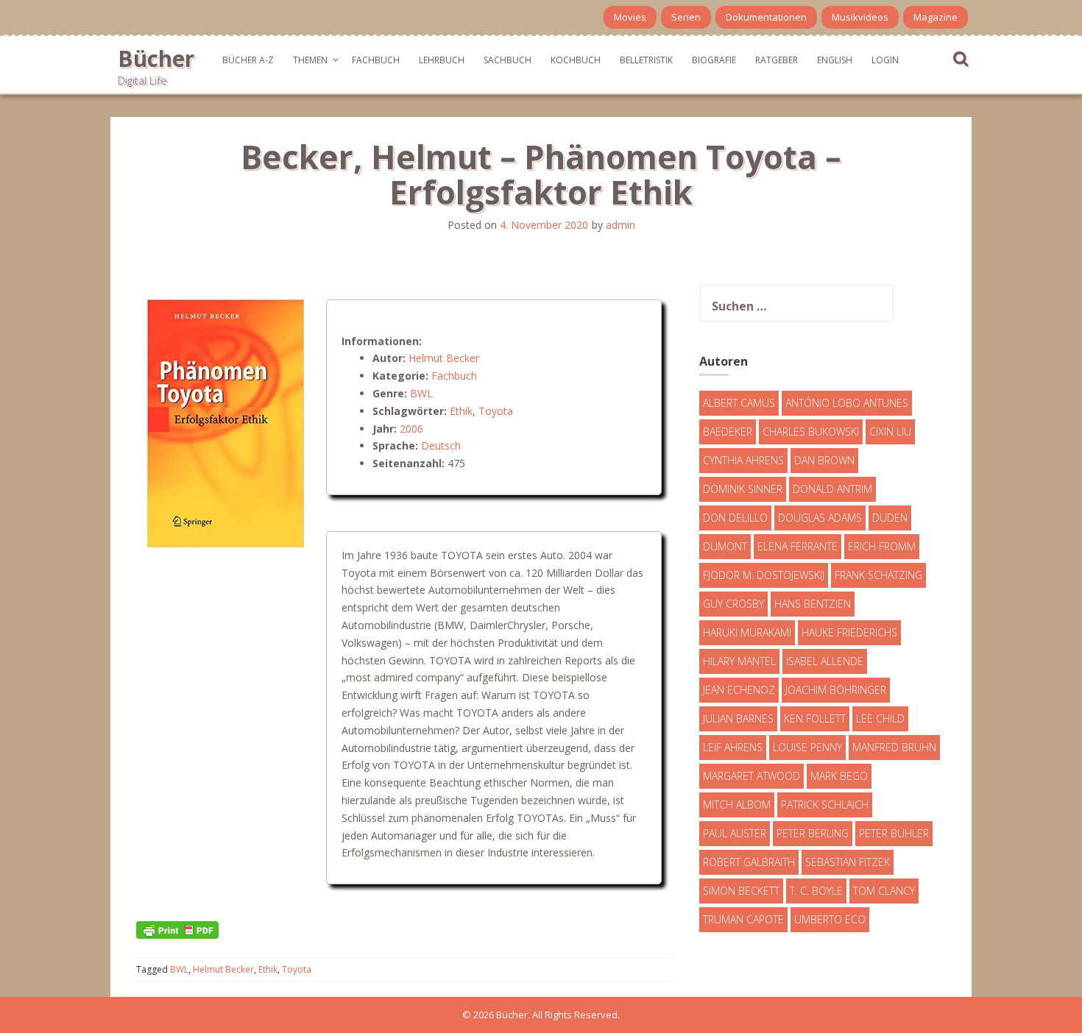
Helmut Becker (444, 358)
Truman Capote (743, 919)
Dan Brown (824, 460)
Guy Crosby (733, 604)
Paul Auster (734, 833)
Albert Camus (739, 403)
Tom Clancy (884, 891)
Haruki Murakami (747, 632)
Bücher (156, 58)
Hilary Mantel (739, 661)
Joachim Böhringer (835, 690)
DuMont (725, 546)
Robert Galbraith (749, 862)
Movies (630, 17)
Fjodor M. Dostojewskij (763, 575)
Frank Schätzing (878, 575)
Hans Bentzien (812, 604)
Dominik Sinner (742, 489)
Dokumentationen (766, 17)
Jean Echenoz (739, 690)
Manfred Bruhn (894, 747)
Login (885, 60)
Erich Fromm (882, 546)
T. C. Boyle (816, 891)
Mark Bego (839, 776)
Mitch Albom (737, 805)
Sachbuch (507, 60)
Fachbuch (376, 60)
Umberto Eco (830, 919)
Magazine (935, 17)
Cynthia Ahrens (743, 460)
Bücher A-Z (248, 60)
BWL (421, 393)
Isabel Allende (824, 661)
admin (620, 225)
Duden (890, 518)
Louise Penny (807, 747)
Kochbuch (576, 60)
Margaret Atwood (751, 776)
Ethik (461, 411)
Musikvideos (860, 17)
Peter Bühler (894, 833)
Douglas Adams (820, 518)
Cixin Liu (890, 432)
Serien (686, 17)
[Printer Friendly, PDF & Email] (177, 929)
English (834, 60)
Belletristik (646, 60)
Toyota (495, 411)
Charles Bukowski (811, 432)
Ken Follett (815, 718)
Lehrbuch (441, 60)
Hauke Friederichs (849, 632)
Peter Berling (813, 833)
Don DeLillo (735, 518)
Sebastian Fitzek (847, 862)
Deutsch (441, 445)
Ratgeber (776, 60)
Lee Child (880, 718)
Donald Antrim (832, 489)
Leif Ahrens (733, 747)
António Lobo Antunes (846, 403)
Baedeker (727, 432)
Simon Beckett (741, 891)
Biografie (714, 60)
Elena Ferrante (797, 546)
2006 (411, 429)
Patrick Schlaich (825, 805)
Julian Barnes (738, 718)
